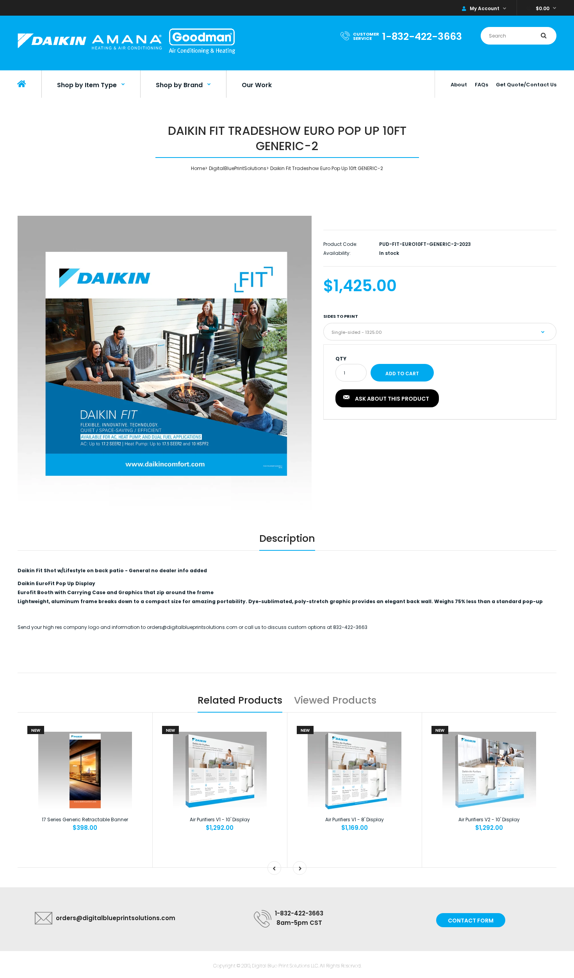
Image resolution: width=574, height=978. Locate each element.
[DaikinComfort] (126, 55)
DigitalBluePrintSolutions (237, 168)
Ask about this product (392, 399)
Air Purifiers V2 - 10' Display (489, 819)
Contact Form (471, 920)
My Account (484, 8)
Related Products (240, 700)
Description (287, 538)
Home (198, 168)
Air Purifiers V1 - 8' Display (354, 819)
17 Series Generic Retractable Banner (85, 819)
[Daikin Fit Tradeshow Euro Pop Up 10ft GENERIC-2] (165, 363)
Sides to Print (340, 316)
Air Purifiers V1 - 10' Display (220, 819)
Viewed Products (335, 700)
